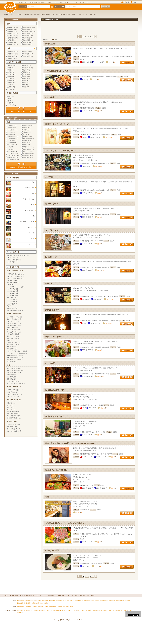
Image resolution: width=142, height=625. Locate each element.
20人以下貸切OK (12, 299)
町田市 (9, 96)
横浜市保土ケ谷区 (28, 31)
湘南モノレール (11, 157)
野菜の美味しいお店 (13, 344)
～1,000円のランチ (12, 258)
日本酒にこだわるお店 (13, 424)
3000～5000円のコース (14, 323)
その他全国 (10, 105)
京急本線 (25, 140)
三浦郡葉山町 (26, 68)
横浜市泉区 (26, 42)
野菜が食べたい (11, 403)
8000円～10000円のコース (15, 390)
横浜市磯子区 (11, 33)
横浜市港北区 (11, 35)
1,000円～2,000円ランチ (14, 260)
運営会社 (74, 595)
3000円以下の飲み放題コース (16, 274)
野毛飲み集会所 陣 (53, 416)
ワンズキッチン (51, 230)
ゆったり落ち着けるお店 (14, 332)
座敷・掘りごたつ (12, 297)
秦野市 (9, 76)
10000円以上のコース (13, 392)
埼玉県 (9, 101)
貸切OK (9, 306)
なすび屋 (49, 177)
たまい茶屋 (50, 97)
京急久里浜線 (10, 144)
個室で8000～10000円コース (15, 370)
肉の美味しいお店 (12, 349)
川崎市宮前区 (26, 56)
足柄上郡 (9, 87)
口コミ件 (112, 62)
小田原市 (25, 72)
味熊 (47, 497)
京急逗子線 (25, 142)
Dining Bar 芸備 (52, 550)
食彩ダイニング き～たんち (57, 124)
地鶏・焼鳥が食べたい (13, 413)
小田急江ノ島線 (27, 147)
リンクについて (41, 595)
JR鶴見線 (25, 127)
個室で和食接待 (11, 375)
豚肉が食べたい (11, 409)
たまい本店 (50, 363)
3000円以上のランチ (13, 396)
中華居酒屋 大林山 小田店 (56, 71)
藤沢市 (9, 72)
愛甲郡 (25, 87)
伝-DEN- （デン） (52, 257)
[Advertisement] (89, 29)
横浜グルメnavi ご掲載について (13, 595)
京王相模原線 (10, 140)
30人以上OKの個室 (12, 295)
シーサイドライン (11, 155)
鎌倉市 (25, 70)
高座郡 (9, 84)
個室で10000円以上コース (15, 372)
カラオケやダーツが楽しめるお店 (17, 353)
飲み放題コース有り (13, 280)
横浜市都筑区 (26, 44)
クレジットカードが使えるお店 (16, 383)
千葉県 (9, 103)
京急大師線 (10, 142)
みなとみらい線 (27, 153)
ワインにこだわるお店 (13, 429)
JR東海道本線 (10, 130)
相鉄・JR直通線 (11, 151)
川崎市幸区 (26, 51)
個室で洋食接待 (11, 379)
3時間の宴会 (10, 284)
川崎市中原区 (11, 54)
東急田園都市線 (11, 138)
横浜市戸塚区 (26, 35)
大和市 (9, 78)
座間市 (25, 80)
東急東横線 (25, 136)
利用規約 (51, 595)
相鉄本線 (9, 149)
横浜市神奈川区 (27, 27)
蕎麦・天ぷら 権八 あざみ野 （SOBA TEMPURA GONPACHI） (71, 443)
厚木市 (25, 76)
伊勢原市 (25, 78)
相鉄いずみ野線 (27, 149)
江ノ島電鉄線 (26, 155)
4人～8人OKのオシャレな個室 (16, 287)
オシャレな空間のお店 (13, 329)
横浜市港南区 (11, 38)
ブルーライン (26, 151)
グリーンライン (11, 153)
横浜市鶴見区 (11, 27)
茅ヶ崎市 (9, 74)
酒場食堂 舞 (50, 44)
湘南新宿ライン (11, 136)
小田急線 (25, 144)
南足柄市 (9, 82)
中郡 (24, 84)
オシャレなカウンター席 (14, 319)
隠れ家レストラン (12, 340)
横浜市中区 (26, 29)
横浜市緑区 (10, 40)
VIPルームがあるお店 (13, 381)
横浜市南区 (10, 31)
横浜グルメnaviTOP (9, 14)
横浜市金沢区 (26, 33)
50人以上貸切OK (12, 304)
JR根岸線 (9, 127)
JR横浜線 (25, 132)
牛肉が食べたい (11, 407)
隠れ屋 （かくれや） (54, 337)
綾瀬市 (25, 82)
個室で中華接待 (11, 377)
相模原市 (9, 65)
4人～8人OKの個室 (12, 289)
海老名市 (9, 80)
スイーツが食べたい (13, 411)
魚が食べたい (11, 405)
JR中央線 (25, 134)
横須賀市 (25, 65)
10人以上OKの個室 (12, 291)
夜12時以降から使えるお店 (15, 357)
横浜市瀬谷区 (26, 40)
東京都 (9, 99)
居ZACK (48, 283)
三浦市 (9, 68)
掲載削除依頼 (30, 595)
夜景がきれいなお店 (13, 338)
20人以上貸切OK (12, 302)
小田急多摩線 (10, 147)
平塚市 (9, 70)
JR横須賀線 (10, 125)
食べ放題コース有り (13, 282)
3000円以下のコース (13, 321)
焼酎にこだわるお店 (13, 427)
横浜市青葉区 (11, 44)
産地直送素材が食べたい (14, 418)
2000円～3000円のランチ (14, 394)
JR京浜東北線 (26, 125)
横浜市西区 (10, 29)
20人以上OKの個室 (12, 293)
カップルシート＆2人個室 (14, 317)
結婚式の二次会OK (12, 308)
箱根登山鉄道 (26, 157)
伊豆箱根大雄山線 (11, 159)
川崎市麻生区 (11, 58)
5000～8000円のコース (14, 325)
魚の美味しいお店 (12, 347)
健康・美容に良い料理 (13, 416)
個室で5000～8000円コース (15, 368)
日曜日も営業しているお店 (15, 359)
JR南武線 (9, 132)
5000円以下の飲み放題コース (16, 278)
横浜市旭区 (26, 38)
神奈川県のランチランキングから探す (18, 255)
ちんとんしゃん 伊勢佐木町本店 (59, 151)
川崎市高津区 (26, 54)
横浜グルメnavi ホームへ (87, 595)
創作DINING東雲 (52, 310)
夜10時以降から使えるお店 (15, 355)
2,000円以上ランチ (12, 262)
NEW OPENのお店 (12, 327)
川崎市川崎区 (11, 51)
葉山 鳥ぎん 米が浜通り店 (56, 470)
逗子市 (25, 74)
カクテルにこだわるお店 (14, 431)
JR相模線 (9, 134)
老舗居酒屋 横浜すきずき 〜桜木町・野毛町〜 (64, 523)
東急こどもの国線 (27, 138)
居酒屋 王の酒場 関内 (55, 390)
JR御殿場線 (26, 130)
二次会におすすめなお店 (14, 342)
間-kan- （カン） (52, 204)
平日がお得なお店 (12, 361)
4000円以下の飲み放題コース (16, 276)
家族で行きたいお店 (13, 336)
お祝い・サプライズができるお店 (17, 351)
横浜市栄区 (10, 42)
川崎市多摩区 (11, 56)
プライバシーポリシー (62, 595)
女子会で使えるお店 (13, 334)
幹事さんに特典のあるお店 (15, 310)
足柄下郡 (9, 89)
